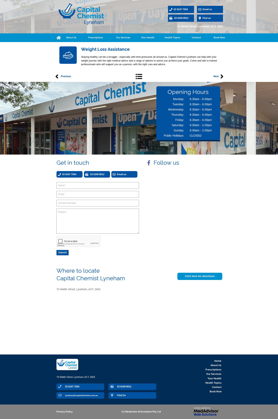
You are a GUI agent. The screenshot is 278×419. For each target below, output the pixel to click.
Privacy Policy (64, 411)
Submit (62, 252)
